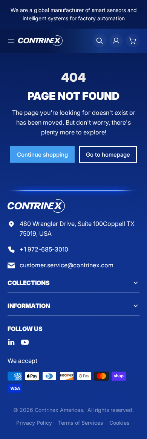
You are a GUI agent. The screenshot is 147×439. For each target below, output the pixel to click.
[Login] (116, 40)
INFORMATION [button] (29, 305)
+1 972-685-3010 (44, 249)
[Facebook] (11, 342)
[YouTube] (25, 342)
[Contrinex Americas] (40, 40)
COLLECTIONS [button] (28, 283)
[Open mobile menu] (11, 40)
